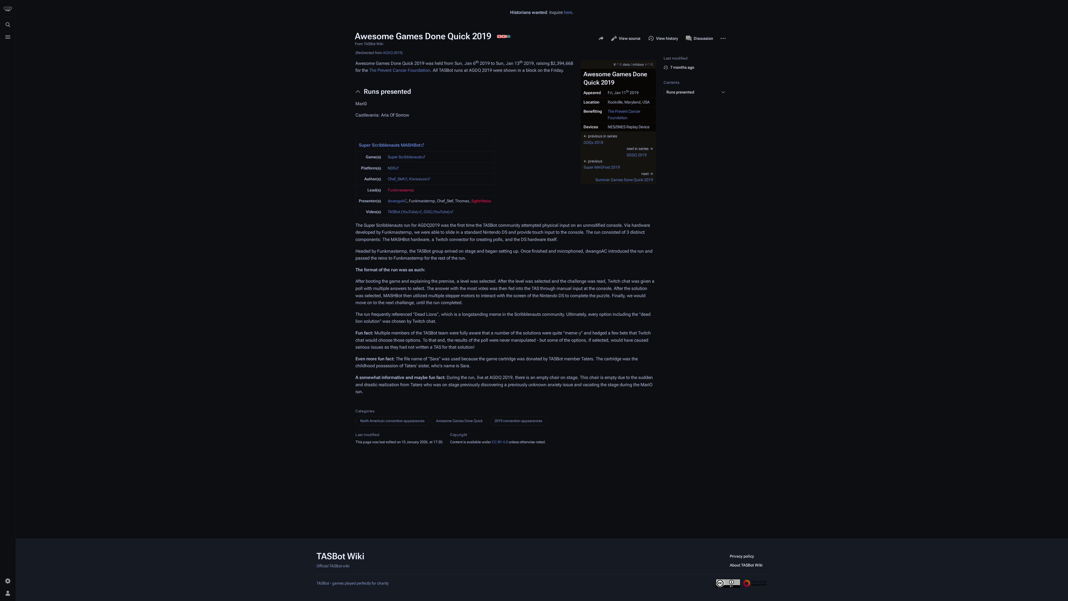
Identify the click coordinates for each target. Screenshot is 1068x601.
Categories (365, 411)
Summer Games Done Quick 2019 (624, 180)
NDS (391, 168)
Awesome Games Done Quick (459, 421)
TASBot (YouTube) (403, 212)
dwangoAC (397, 201)
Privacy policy (742, 556)
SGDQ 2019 (637, 155)
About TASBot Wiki (746, 565)
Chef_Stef (396, 179)
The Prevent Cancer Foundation (399, 70)
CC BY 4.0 (500, 442)
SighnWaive (481, 201)
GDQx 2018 (593, 142)
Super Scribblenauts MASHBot (389, 145)
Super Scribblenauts (405, 157)
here (568, 12)
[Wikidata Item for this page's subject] (508, 36)
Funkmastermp (401, 190)
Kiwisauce (418, 179)
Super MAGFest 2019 (602, 167)
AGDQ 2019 (392, 53)
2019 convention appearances (518, 421)
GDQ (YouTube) (437, 212)
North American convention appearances (392, 421)
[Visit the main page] (7, 8)
